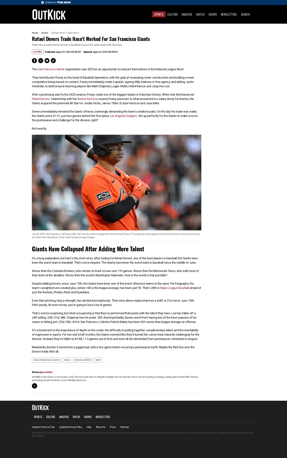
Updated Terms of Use (43, 427)
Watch (200, 14)
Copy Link (53, 60)
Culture (172, 14)
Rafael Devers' (41, 99)
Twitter (40, 60)
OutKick (49, 14)
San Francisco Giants (51, 69)
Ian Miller (37, 52)
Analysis (187, 14)
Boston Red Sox (87, 99)
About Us (100, 427)
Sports (158, 14)
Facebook (34, 60)
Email (47, 60)
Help (89, 427)
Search (245, 14)
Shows (212, 14)
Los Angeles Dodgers (123, 116)
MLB (67, 360)
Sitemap (124, 427)
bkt (99, 360)
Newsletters (229, 14)
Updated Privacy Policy (70, 427)
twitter (34, 386)
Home (35, 32)
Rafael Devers (83, 360)
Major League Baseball (174, 288)
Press (113, 427)
